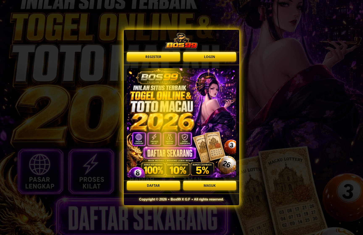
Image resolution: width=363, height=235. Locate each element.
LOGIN (209, 56)
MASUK (210, 185)
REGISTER (153, 56)
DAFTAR (153, 185)
